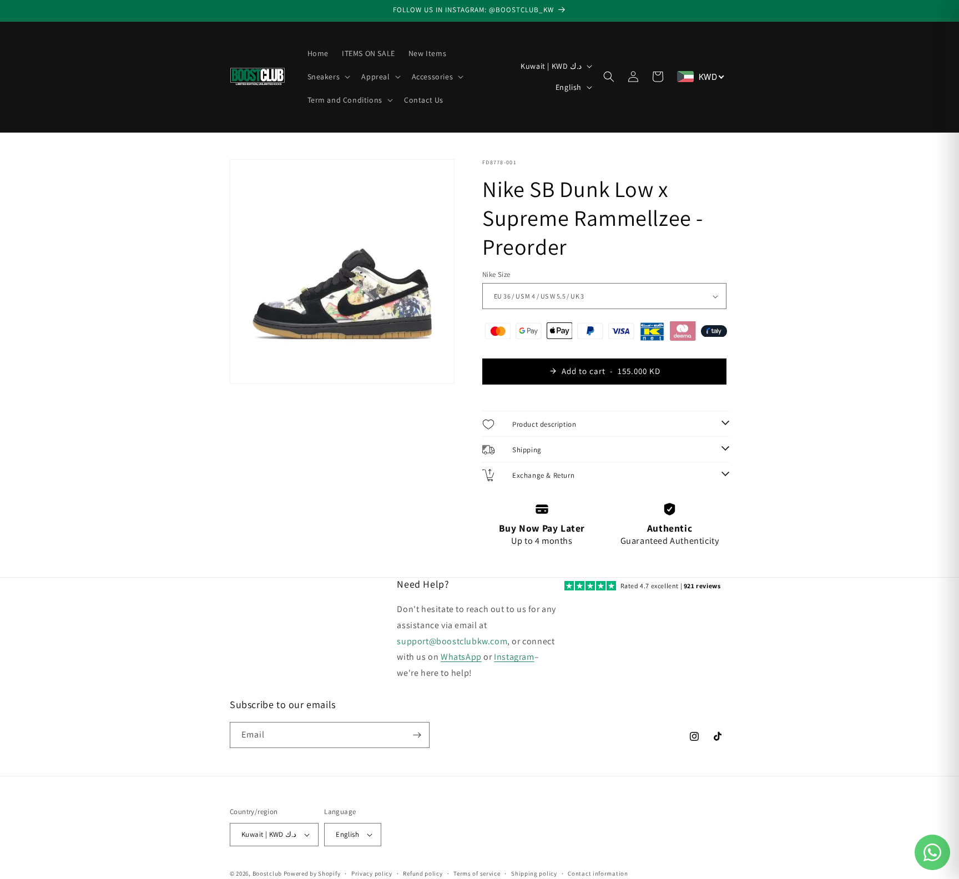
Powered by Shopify (312, 873)
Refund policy (422, 873)
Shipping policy (534, 873)
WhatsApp (461, 657)
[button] (328, 76)
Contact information (598, 873)
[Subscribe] (417, 735)
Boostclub (267, 873)
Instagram (514, 657)
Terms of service (476, 873)
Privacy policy (371, 873)
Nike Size (496, 274)
